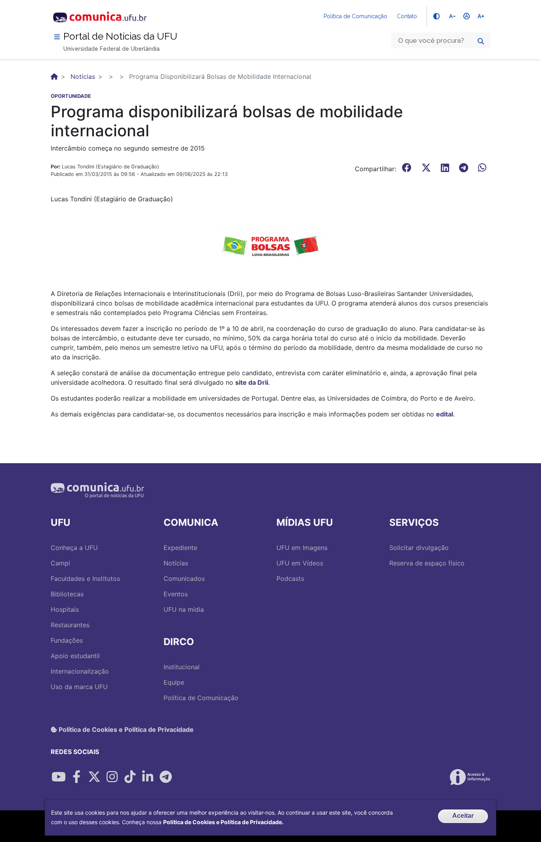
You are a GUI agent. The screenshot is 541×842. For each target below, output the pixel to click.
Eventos (176, 594)
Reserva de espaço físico (427, 563)
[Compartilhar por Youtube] (59, 777)
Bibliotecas (67, 594)
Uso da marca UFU (79, 687)
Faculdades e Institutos (85, 578)
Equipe (174, 682)
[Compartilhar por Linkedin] (148, 777)
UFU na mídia (184, 609)
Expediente (180, 548)
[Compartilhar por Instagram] (112, 777)
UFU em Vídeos (299, 563)
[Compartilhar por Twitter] (94, 777)
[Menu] (57, 37)
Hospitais (65, 609)
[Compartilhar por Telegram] (165, 777)
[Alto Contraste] (436, 16)
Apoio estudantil (75, 656)
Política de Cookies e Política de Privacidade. (223, 822)
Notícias (82, 76)
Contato (407, 16)
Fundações (67, 640)
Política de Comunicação (355, 16)
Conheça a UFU (74, 548)
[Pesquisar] (480, 41)
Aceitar (463, 815)
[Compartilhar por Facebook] (76, 777)
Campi (60, 563)
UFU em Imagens (302, 548)
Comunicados (184, 578)
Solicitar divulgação (419, 548)
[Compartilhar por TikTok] (130, 777)
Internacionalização (80, 671)
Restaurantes (70, 625)
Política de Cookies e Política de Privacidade (125, 729)
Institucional (182, 667)
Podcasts (290, 578)
